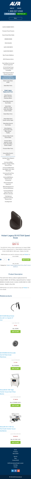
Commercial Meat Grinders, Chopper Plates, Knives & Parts (8, 164)
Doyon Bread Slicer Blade (8, 35)
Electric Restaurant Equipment (8, 183)
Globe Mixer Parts (8, 85)
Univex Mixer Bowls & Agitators (8, 154)
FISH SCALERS (8, 43)
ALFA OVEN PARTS (8, 47)
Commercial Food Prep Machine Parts (8, 174)
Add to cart (26, 259)
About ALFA (15, 453)
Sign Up (15, 456)
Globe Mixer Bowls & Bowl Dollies (8, 124)
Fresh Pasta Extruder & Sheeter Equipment (8, 73)
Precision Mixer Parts (8, 148)
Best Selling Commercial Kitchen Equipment (8, 64)
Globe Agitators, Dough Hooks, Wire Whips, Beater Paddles (8, 130)
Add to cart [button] (15, 331)
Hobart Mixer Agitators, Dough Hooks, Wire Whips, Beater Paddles (8, 108)
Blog (15, 458)
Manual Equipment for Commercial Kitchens (8, 187)
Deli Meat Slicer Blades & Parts (8, 159)
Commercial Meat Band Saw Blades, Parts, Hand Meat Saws (8, 169)
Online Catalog (9, 13)
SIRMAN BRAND (8, 39)
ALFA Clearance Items (8, 59)
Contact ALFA (15, 460)
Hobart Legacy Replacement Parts (8, 91)
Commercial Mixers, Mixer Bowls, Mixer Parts (8, 77)
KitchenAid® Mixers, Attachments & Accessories (8, 179)
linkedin (12, 470)
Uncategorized (8, 201)
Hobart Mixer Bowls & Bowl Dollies (8, 102)
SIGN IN (19, 8)
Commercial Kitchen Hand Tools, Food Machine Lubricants (8, 192)
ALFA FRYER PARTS (8, 51)
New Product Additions (8, 55)
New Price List (21, 13)
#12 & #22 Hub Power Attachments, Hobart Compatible (8, 69)
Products (15, 451)
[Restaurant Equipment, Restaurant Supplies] (15, 3)
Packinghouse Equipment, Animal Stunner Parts (8, 198)
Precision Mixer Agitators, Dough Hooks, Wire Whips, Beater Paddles (8, 143)
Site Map (15, 465)
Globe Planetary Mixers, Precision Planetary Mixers (8, 97)
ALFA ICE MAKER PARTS (8, 27)
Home (15, 449)
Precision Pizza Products (8, 31)
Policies (26, 254)
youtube (18, 470)
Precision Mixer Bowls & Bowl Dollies (8, 136)
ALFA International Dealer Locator (15, 463)
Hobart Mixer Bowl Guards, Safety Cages (8, 119)
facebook (15, 470)
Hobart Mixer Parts (8, 114)
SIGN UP (12, 8)
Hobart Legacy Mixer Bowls (8, 81)
